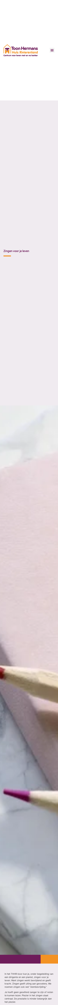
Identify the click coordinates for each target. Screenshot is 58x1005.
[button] (52, 50)
